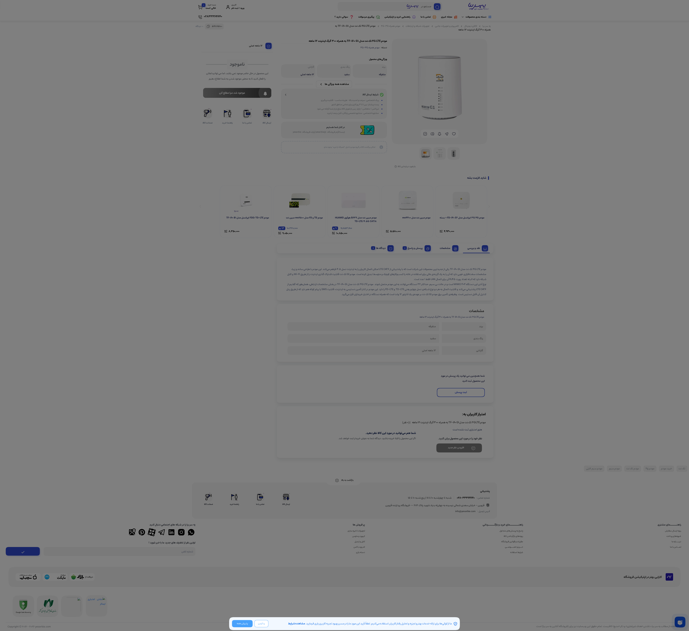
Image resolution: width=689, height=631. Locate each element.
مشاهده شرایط (296, 623)
